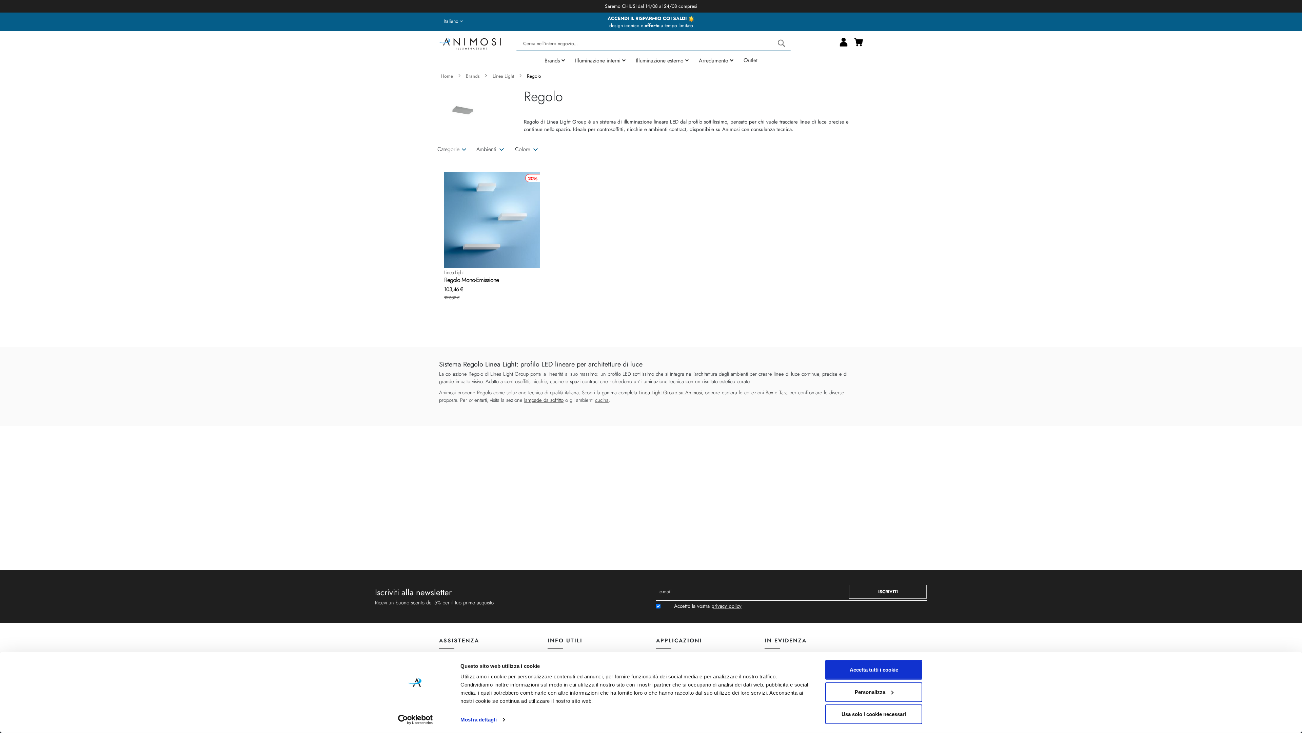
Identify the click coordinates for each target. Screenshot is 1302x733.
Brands (473, 76)
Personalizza (870, 692)
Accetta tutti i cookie (874, 670)
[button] (453, 21)
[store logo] (470, 43)
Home (447, 76)
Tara (783, 392)
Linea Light (504, 76)
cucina (602, 400)
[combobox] (653, 43)
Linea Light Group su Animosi (670, 392)
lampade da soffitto (544, 400)
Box (769, 392)
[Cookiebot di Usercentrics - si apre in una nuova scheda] (415, 720)
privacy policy (726, 606)
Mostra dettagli (478, 719)
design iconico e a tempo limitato (651, 25)
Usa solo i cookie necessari (874, 714)
